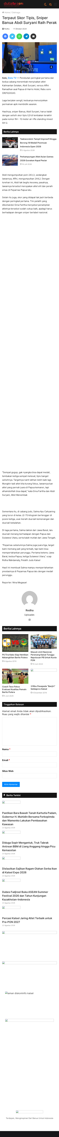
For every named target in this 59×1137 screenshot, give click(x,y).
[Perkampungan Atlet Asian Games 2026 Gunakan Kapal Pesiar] (10, 160)
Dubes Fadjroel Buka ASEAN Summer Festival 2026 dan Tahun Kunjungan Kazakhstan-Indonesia (25, 895)
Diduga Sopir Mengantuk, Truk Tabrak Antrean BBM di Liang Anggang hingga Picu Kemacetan (28, 846)
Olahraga (16, 12)
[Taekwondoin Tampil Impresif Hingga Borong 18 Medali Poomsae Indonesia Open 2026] (10, 142)
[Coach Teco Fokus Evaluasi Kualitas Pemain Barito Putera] (15, 676)
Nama (6, 749)
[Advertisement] (29, 344)
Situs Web (7, 771)
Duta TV (12, 78)
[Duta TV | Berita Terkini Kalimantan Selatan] (13, 4)
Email (6, 760)
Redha (6, 29)
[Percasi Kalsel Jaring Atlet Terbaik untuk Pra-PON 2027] (11, 908)
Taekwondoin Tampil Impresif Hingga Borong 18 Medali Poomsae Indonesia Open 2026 (38, 143)
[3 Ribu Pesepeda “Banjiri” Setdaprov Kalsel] (44, 676)
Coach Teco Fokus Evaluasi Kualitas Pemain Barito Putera (14, 689)
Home (7, 12)
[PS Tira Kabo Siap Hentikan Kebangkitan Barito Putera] (15, 643)
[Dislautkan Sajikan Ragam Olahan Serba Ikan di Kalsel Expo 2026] (11, 858)
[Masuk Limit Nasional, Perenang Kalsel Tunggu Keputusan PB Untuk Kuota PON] (44, 641)
